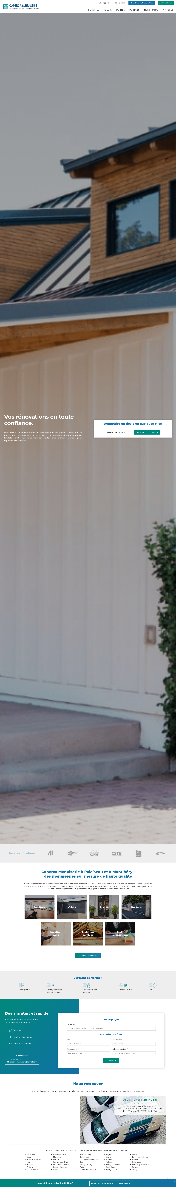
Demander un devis (88, 955)
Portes (120, 10)
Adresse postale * (120, 1049)
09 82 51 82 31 (16, 1059)
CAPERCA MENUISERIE (24, 6)
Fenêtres (93, 10)
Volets (108, 10)
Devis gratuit (166, 3)
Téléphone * (118, 1039)
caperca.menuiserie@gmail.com (23, 1062)
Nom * (69, 1039)
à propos (168, 10)
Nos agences (119, 3)
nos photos (151, 10)
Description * (72, 1024)
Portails (134, 10)
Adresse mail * (73, 1049)
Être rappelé (104, 3)
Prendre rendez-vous (141, 3)
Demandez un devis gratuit (147, 432)
